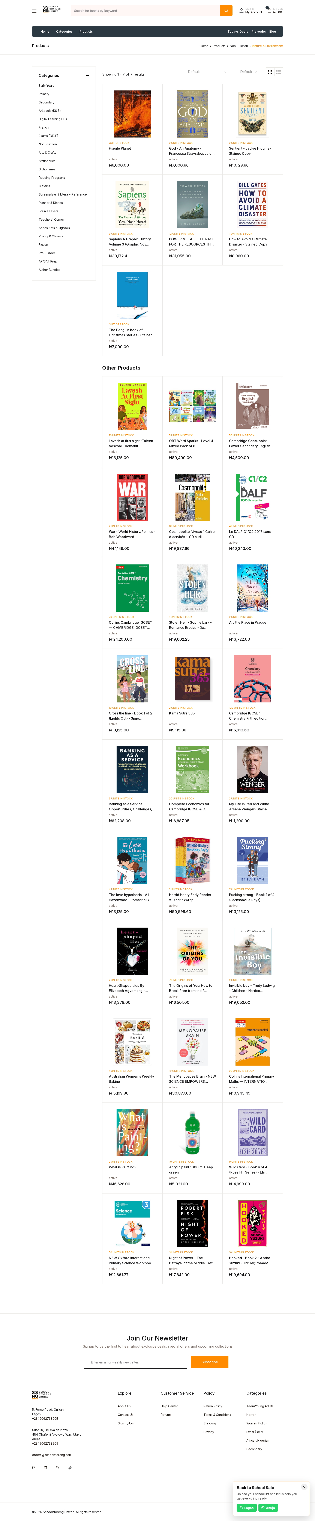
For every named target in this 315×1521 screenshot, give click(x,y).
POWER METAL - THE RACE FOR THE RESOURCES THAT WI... (192, 244)
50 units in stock (241, 435)
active (113, 159)
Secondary (46, 102)
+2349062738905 (45, 1418)
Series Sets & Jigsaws (54, 228)
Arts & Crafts (47, 152)
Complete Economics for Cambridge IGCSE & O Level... (189, 809)
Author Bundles (49, 269)
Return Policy (213, 1406)
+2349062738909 (45, 1443)
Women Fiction (256, 1423)
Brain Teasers (48, 211)
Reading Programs (52, 177)
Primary (44, 94)
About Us (124, 1406)
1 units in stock (240, 233)
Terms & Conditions (217, 1414)
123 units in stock (242, 707)
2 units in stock (181, 142)
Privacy (209, 1432)
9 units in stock (241, 1161)
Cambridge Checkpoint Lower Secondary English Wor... (249, 446)
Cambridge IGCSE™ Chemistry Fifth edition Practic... (247, 718)
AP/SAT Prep (48, 261)
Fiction (43, 244)
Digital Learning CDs (53, 119)
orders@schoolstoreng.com (52, 1455)
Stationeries (47, 161)
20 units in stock (121, 617)
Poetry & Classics (51, 236)
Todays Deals (238, 31)
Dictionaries (47, 169)
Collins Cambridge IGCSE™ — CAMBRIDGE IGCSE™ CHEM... (130, 627)
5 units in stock (181, 435)
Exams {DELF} (48, 136)
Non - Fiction (239, 46)
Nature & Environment (267, 46)
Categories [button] (64, 31)
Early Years (46, 85)
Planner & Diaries (51, 203)
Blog (272, 31)
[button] (34, 10)
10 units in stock (121, 435)
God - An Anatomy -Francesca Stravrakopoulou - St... (192, 153)
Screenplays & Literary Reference (63, 194)
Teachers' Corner (51, 219)
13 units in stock (241, 889)
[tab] (270, 72)
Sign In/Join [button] (126, 1423)
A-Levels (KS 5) (50, 110)
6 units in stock (181, 526)
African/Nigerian (257, 1440)
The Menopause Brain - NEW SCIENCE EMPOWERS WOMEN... (192, 1081)
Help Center (169, 1406)
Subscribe (210, 1362)
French (44, 127)
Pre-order (259, 31)
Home (45, 31)
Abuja (270, 1508)
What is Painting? (122, 1167)
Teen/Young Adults (259, 1406)
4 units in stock (241, 526)
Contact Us (125, 1414)
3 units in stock (121, 233)
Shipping (210, 1423)
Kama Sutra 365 (182, 713)
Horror (251, 1414)
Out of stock (119, 142)
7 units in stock (181, 980)
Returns (166, 1414)
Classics (44, 186)
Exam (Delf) (254, 1432)
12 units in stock (181, 233)
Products (86, 31)
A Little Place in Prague (247, 622)
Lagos (249, 1508)
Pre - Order (47, 253)
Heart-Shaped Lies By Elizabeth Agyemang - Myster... (127, 990)
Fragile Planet (120, 148)
